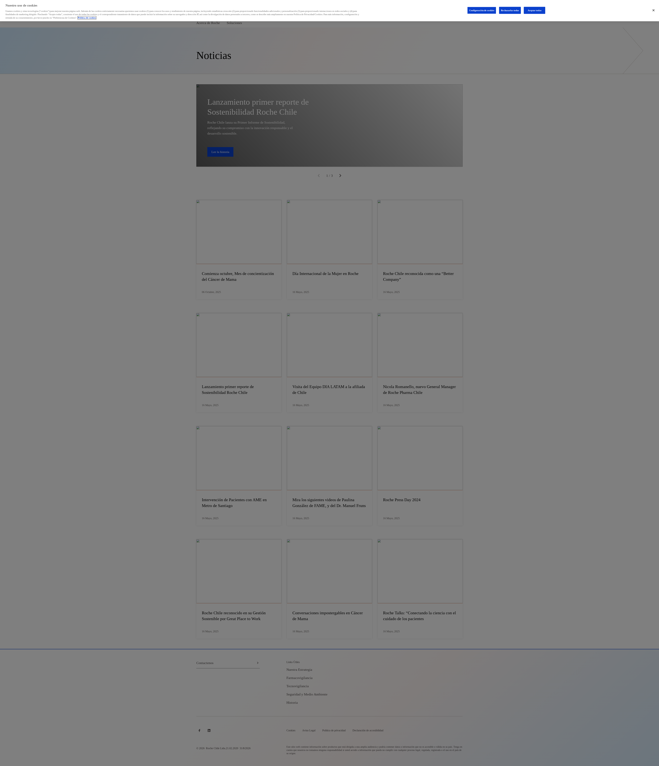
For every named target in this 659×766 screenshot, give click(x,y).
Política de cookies (87, 17)
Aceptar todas (534, 10)
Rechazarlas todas (510, 10)
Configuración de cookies (481, 10)
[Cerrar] (653, 10)
